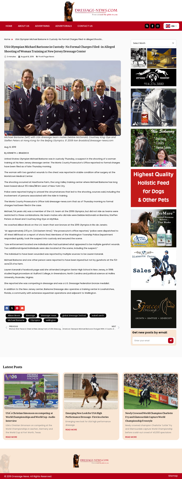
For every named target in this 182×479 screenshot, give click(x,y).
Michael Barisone (16, 320)
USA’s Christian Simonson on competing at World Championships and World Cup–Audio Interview (30, 416)
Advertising (42, 26)
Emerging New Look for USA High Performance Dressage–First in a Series (87, 414)
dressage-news (48, 315)
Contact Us (85, 26)
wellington (51, 320)
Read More (11, 437)
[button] (6, 308)
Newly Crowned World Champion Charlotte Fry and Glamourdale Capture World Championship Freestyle (149, 416)
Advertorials (63, 26)
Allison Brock (14, 315)
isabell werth (98, 315)
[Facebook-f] (152, 26)
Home (9, 26)
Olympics (35, 320)
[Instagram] (157, 26)
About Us (23, 26)
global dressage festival (74, 315)
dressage (30, 315)
